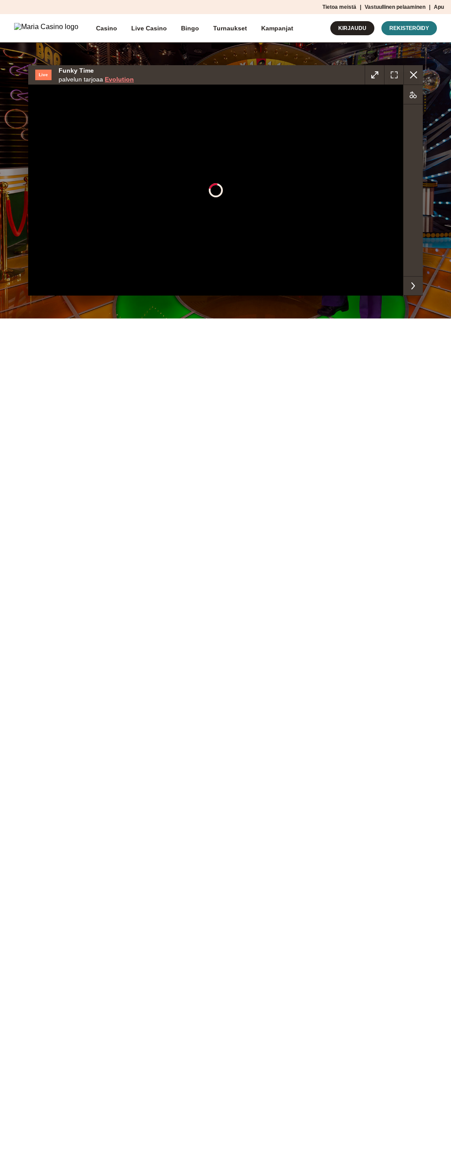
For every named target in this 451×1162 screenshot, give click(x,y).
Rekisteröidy (409, 28)
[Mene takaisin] (413, 75)
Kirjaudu (352, 28)
